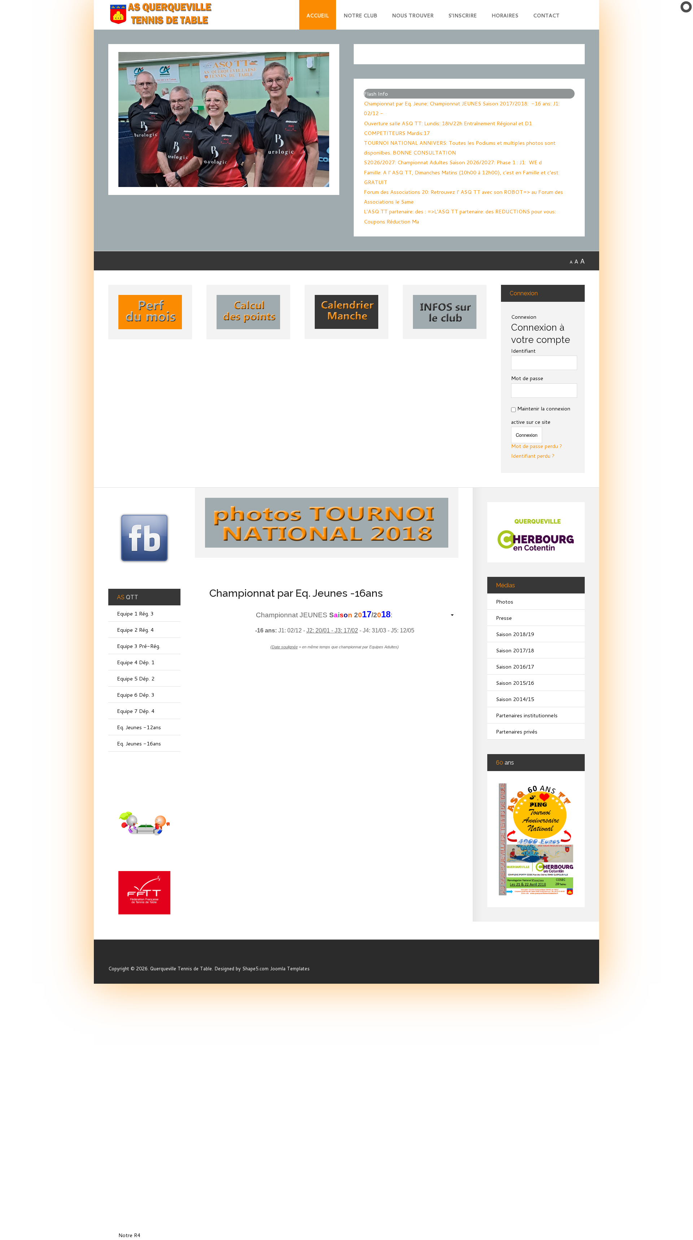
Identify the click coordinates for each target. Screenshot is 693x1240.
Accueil (317, 15)
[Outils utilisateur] (448, 615)
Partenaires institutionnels (527, 715)
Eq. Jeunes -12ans (139, 727)
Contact (546, 15)
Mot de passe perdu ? (536, 446)
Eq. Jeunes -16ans (139, 743)
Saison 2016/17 (515, 666)
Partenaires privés (516, 731)
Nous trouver (412, 15)
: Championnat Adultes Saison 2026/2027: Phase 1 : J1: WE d (453, 162)
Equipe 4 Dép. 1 (135, 662)
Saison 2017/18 (515, 650)
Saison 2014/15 (515, 699)
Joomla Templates (290, 968)
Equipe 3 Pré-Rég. (138, 646)
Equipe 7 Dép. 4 (135, 711)
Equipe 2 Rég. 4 (135, 630)
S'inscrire (462, 15)
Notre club (360, 15)
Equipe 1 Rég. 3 (135, 613)
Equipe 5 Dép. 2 (135, 678)
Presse (504, 618)
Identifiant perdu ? (532, 456)
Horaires (505, 15)
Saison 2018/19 (515, 634)
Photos (504, 601)
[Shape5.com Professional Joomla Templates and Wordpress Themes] (123, 957)
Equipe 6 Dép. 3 (135, 695)
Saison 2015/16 (515, 683)
